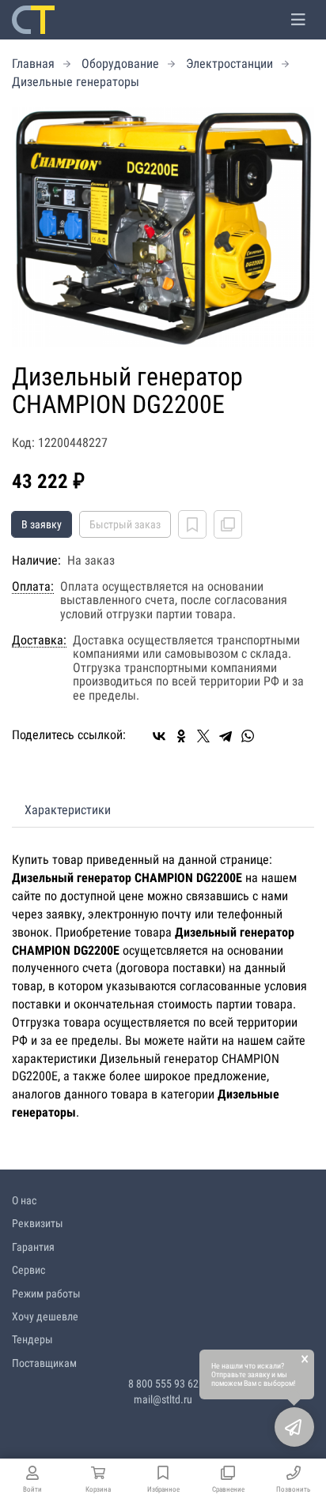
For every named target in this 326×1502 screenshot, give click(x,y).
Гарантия (33, 1247)
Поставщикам (44, 1363)
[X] (203, 736)
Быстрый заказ (125, 524)
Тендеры (32, 1339)
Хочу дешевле (45, 1316)
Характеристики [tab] (68, 809)
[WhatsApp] (247, 736)
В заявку (41, 524)
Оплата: (33, 587)
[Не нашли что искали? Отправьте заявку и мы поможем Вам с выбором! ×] (294, 1427)
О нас (24, 1200)
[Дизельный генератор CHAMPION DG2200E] (163, 227)
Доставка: (39, 640)
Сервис (28, 1270)
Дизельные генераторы (75, 81)
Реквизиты (37, 1223)
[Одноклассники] (181, 736)
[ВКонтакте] (159, 736)
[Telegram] (225, 736)
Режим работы (46, 1293)
